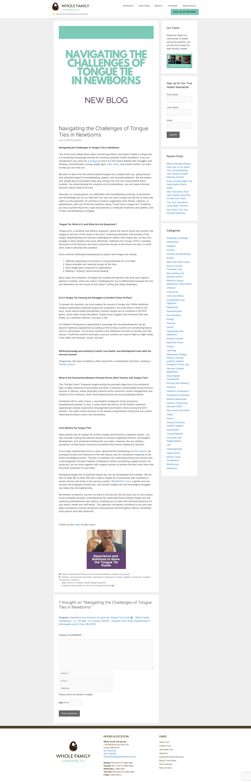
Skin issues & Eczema (178, 410)
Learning (171, 350)
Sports (170, 418)
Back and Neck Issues (178, 262)
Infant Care (164, 742)
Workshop (172, 468)
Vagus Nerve (173, 453)
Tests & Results (166, 764)
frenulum (65, 577)
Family (170, 327)
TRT (169, 445)
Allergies (171, 246)
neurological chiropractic (81, 577)
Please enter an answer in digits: (76, 694)
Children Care (165, 746)
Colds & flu (172, 292)
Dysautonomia (174, 311)
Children (172, 6)
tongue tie (75, 580)
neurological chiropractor (104, 577)
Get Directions (110, 751)
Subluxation (173, 429)
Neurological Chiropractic (80, 574)
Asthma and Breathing (178, 254)
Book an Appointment (184, 12)
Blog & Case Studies (167, 760)
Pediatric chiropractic (120, 574)
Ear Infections (174, 315)
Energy (170, 319)
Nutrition (171, 387)
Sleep (170, 414)
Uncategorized (174, 449)
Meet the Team (165, 768)
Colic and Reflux (175, 296)
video (77, 524)
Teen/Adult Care (166, 749)
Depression (172, 307)
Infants (158, 6)
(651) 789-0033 (110, 754)
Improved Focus (175, 342)
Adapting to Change (177, 238)
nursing (119, 577)
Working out (173, 464)
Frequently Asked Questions (171, 757)
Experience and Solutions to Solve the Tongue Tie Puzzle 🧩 (88, 585)
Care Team (144, 6)
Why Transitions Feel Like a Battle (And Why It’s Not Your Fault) (179, 195)
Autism (170, 258)
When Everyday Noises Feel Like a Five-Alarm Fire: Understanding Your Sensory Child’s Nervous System (179, 170)
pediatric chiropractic (132, 577)
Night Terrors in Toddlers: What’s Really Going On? (84, 583)
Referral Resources (177, 399)
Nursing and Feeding (101, 574)
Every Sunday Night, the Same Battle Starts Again (179, 184)
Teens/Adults (189, 6)
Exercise (171, 323)
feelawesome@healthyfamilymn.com (120, 757)
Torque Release (175, 433)
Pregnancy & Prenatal (178, 395)
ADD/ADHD (172, 242)
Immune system (175, 338)
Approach (128, 6)
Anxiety (171, 250)
